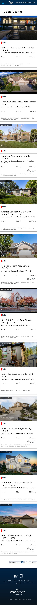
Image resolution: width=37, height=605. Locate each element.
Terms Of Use (12, 580)
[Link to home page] (10, 2)
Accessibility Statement (13, 581)
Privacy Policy (23, 580)
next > (34, 562)
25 (30, 562)
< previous (13, 562)
